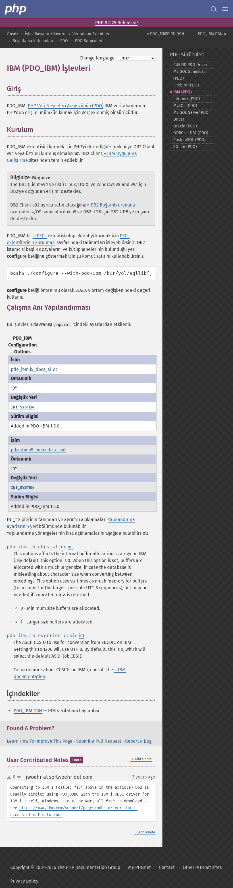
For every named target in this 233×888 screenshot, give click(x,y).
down (19, 777)
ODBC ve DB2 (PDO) (190, 133)
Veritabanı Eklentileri (91, 34)
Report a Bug (138, 741)
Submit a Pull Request (98, 741)
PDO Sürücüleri (88, 40)
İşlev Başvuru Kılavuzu (45, 34)
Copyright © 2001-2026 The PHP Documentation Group (65, 867)
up (10, 778)
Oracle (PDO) (185, 126)
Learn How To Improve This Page (39, 741)
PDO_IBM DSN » (212, 34)
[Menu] (225, 9)
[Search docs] (213, 9)
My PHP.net (139, 867)
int (70, 547)
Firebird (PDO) (186, 85)
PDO (64, 40)
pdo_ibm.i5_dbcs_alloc (34, 369)
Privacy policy (24, 881)
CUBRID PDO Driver (190, 64)
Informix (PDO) (186, 98)
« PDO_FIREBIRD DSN (165, 34)
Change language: (98, 58)
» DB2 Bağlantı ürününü (111, 205)
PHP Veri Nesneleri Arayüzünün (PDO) (65, 105)
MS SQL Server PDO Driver (191, 116)
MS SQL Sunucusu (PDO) (189, 75)
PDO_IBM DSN (28, 710)
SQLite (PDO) (185, 146)
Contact (167, 867)
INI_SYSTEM (22, 407)
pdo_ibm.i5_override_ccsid (38, 450)
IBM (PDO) (182, 92)
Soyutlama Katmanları (33, 40)
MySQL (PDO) (185, 105)
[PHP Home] (16, 9)
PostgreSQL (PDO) (189, 139)
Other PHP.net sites (202, 867)
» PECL (40, 235)
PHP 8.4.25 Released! (116, 22)
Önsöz (12, 34)
